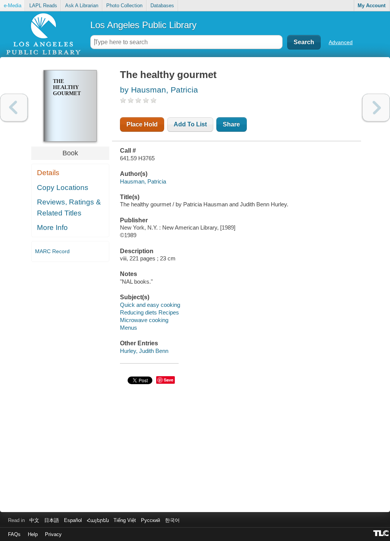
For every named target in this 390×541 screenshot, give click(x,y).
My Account (371, 5)
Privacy (53, 534)
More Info (52, 227)
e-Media (12, 5)
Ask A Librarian (81, 5)
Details (48, 173)
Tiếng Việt (124, 520)
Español (73, 520)
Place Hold (142, 124)
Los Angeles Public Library (143, 25)
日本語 (51, 520)
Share (231, 124)
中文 (34, 520)
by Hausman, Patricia (159, 89)
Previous (14, 107)
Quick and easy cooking (150, 305)
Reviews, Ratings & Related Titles (69, 207)
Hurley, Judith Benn (144, 351)
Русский (150, 520)
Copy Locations (62, 188)
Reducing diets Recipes (149, 312)
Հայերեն (98, 520)
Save (168, 380)
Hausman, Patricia (143, 181)
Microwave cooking (144, 320)
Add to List (190, 124)
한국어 (172, 520)
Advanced (341, 42)
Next (376, 107)
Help (33, 534)
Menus (128, 327)
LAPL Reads (43, 5)
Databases (162, 5)
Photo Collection (124, 5)
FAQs (14, 534)
